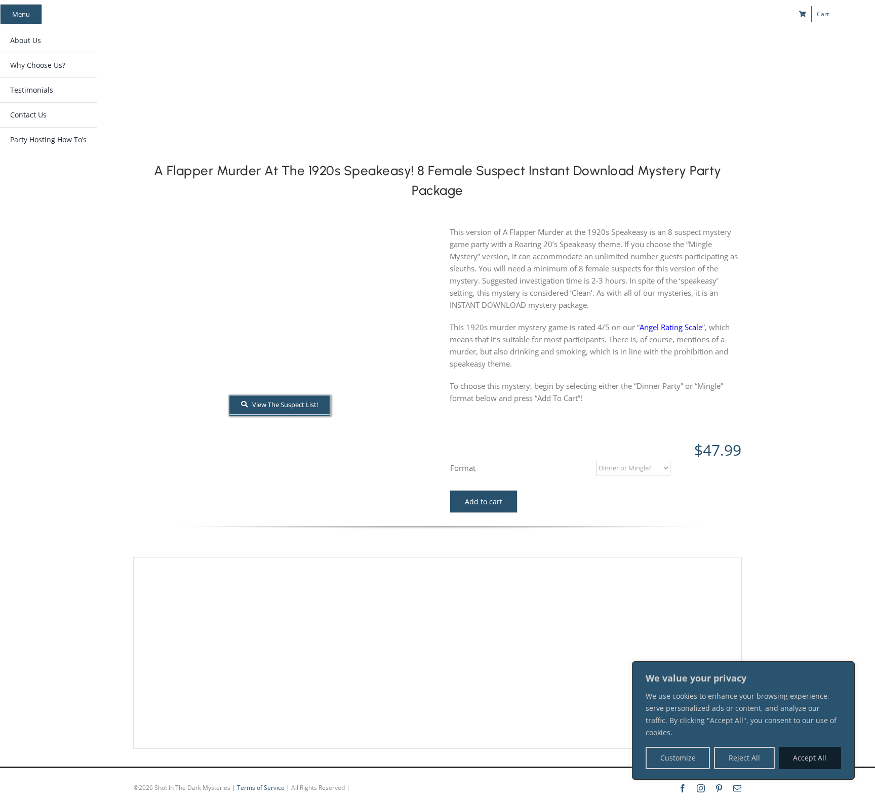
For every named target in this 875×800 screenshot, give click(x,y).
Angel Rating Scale (671, 327)
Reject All (744, 758)
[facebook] (665, 14)
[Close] (844, 670)
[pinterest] (701, 14)
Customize (678, 758)
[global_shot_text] (353, 49)
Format (462, 468)
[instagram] (683, 14)
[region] (743, 720)
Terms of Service (261, 787)
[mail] (719, 14)
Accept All (809, 758)
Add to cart (483, 501)
